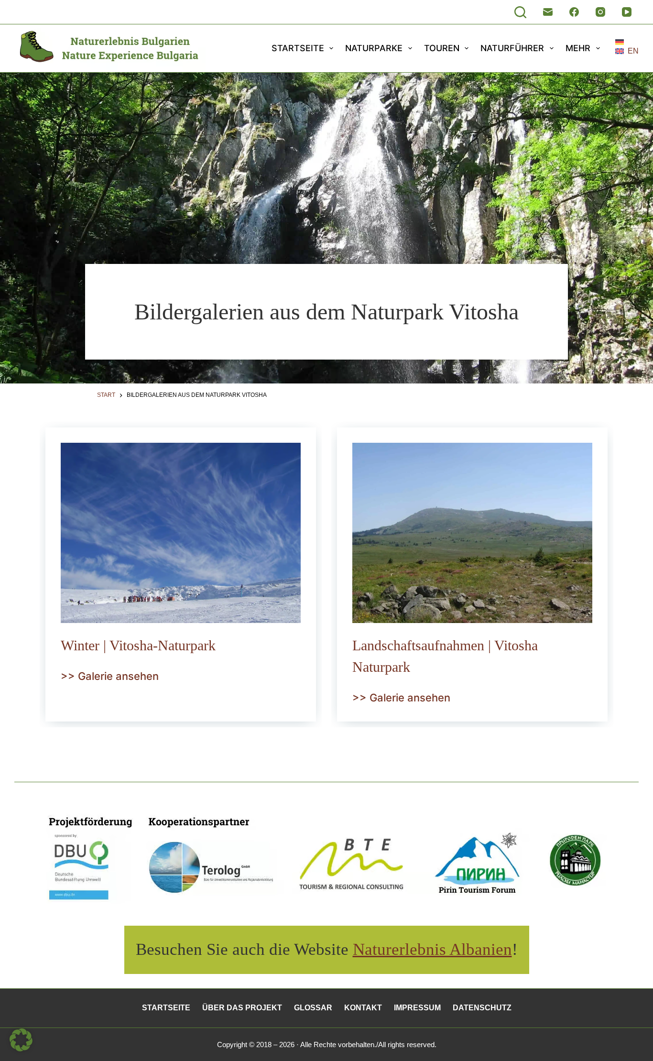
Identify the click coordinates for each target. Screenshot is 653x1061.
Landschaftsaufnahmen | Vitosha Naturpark (445, 656)
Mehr (578, 48)
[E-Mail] (548, 12)
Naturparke (374, 48)
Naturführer (512, 48)
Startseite (298, 48)
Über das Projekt (242, 1008)
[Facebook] (574, 12)
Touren (441, 48)
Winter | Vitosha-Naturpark (138, 645)
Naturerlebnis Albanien (432, 949)
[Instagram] (600, 12)
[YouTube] (627, 12)
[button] (627, 42)
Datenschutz (482, 1008)
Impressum (417, 1008)
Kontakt (363, 1008)
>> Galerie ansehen (110, 676)
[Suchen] (520, 12)
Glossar (313, 1008)
